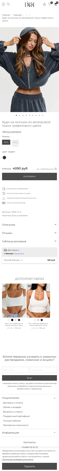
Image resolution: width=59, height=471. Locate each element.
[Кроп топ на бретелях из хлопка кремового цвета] (9, 320)
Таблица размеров (11, 132)
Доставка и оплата (13, 402)
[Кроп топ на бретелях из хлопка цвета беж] (16, 320)
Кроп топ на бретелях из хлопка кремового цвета (14, 324)
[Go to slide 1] (16, 115)
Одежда (17, 15)
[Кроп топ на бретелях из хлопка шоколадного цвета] (19, 320)
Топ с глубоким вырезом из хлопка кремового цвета (38, 324)
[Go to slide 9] (42, 115)
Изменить (19, 253)
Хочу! (29, 378)
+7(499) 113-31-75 (29, 447)
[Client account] (44, 4)
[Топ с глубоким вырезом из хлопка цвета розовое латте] (38, 320)
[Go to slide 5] (29, 115)
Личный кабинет (12, 420)
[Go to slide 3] (23, 115)
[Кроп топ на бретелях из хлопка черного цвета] (12, 320)
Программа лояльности (15, 425)
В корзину (29, 176)
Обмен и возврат (12, 407)
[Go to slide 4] (26, 115)
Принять (29, 466)
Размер (6, 136)
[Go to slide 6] (33, 115)
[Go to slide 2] (19, 115)
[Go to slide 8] (39, 115)
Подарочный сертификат (16, 416)
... (26, 15)
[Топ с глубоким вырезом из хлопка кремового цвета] (35, 320)
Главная (6, 15)
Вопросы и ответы (13, 411)
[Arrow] (55, 224)
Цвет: (8, 151)
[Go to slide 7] (36, 115)
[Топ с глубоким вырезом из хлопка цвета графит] (42, 320)
